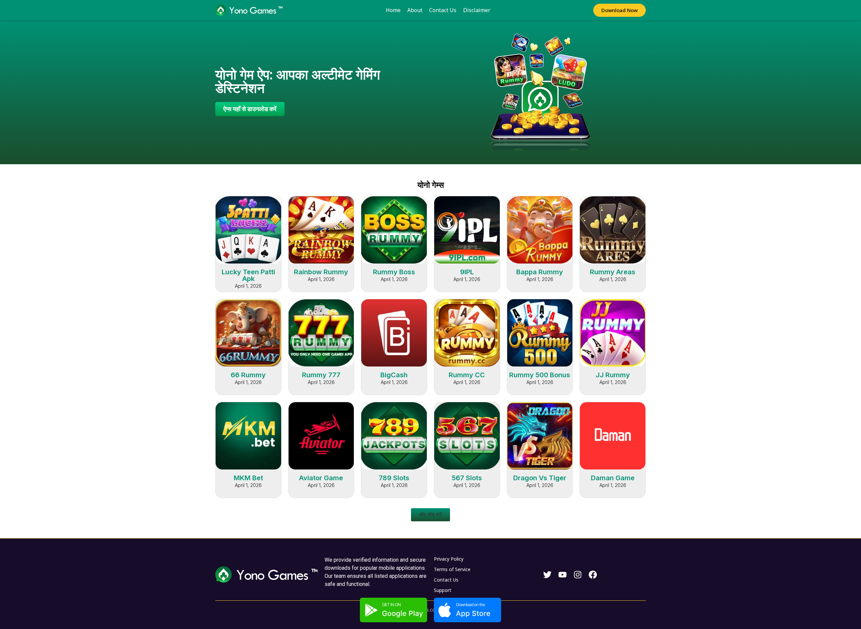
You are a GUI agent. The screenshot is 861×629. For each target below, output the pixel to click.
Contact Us (442, 10)
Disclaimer (476, 10)
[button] (430, 514)
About (414, 10)
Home (393, 10)
